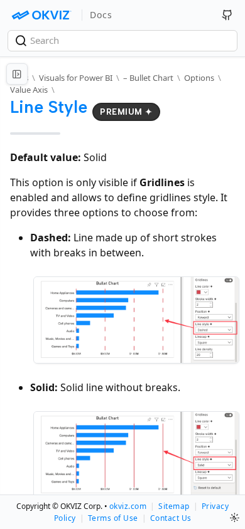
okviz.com (128, 506)
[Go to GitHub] (227, 15)
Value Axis (29, 89)
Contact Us (171, 518)
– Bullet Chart (148, 77)
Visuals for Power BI (75, 77)
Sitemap (174, 506)
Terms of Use (113, 518)
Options (199, 77)
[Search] (22, 40)
